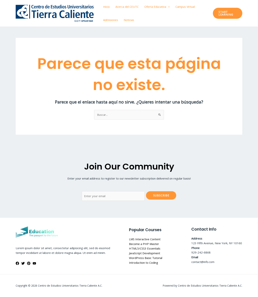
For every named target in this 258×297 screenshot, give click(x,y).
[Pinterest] (28, 263)
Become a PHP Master (144, 244)
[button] (168, 6)
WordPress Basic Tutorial (145, 258)
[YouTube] (34, 263)
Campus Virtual (185, 7)
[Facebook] (17, 263)
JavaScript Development (144, 253)
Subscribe (161, 195)
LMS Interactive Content (145, 239)
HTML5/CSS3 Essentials (144, 248)
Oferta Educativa (155, 7)
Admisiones (110, 20)
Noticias (129, 20)
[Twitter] (23, 263)
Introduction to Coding (143, 262)
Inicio (106, 7)
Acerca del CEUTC (127, 7)
